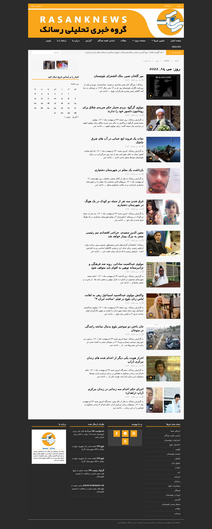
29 (68, 112)
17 (55, 103)
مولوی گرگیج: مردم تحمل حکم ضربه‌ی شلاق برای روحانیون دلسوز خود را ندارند (113, 109)
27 (35, 108)
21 (75, 108)
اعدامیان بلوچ (174, 444)
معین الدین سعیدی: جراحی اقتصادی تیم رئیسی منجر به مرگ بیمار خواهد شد (114, 234)
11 (48, 98)
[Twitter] (125, 441)
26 (42, 108)
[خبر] (163, 87)
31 (55, 112)
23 (62, 108)
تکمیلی (177, 458)
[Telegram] (125, 433)
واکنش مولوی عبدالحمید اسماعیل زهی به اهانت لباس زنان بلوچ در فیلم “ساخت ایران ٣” (114, 297)
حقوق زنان (176, 463)
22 (68, 108)
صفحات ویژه (140, 40)
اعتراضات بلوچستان (172, 440)
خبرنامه (177, 476)
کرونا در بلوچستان (173, 495)
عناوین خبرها (159, 40)
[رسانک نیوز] (106, 36)
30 (62, 112)
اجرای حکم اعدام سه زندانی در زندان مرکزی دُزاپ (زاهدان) (115, 391)
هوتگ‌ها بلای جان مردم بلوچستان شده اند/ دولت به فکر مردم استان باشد (88, 434)
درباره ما (75, 40)
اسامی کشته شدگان (106, 40)
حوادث (177, 467)
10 (55, 98)
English (168, 6)
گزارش (88, 40)
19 (42, 103)
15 (68, 103)
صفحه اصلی (175, 40)
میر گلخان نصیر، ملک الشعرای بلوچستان (118, 76)
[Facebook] (116, 433)
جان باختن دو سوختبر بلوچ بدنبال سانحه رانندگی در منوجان (114, 328)
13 (35, 98)
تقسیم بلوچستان (173, 454)
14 (75, 103)
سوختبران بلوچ (174, 486)
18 (48, 103)
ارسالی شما (175, 431)
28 (75, 112)
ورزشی (177, 513)
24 (55, 108)
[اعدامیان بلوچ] (163, 369)
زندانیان (177, 481)
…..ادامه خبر (104, 91)
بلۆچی (177, 449)
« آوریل (75, 117)
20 (35, 103)
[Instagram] (134, 433)
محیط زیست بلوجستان (171, 504)
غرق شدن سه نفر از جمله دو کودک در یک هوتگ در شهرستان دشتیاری (114, 203)
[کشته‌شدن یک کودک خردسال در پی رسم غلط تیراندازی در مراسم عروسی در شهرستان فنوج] (62, 65)
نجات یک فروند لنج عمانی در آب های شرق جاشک (117, 140)
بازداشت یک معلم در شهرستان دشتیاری (119, 170)
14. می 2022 (136, 80)
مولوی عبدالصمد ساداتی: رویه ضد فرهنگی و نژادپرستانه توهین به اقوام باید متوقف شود (116, 266)
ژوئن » (67, 117)
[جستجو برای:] (46, 52)
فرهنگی (177, 490)
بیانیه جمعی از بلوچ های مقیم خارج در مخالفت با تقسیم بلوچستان (88, 473)
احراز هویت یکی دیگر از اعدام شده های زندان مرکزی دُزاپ (115, 360)
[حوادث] (163, 337)
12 (42, 98)
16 (62, 103)
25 (48, 108)
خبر (179, 472)
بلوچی (179, 6)
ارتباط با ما (61, 40)
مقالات (123, 40)
